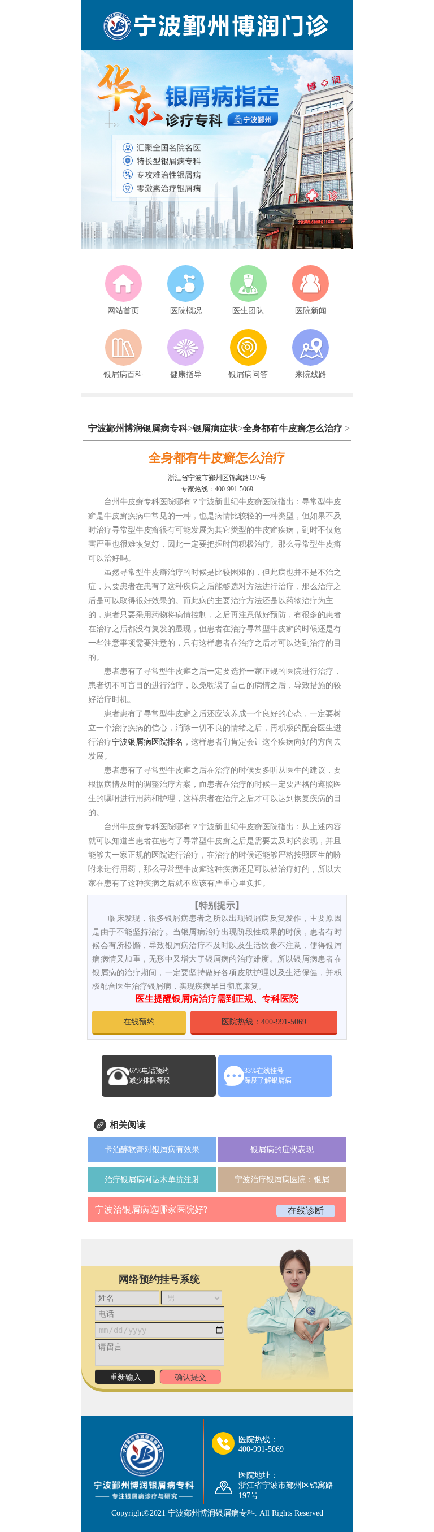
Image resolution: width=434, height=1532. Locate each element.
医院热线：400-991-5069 (264, 1022)
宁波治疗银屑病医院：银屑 (282, 1179)
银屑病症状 (215, 428)
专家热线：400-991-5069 (217, 489)
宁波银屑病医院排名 (147, 742)
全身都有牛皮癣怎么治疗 (292, 428)
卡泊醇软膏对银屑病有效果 (152, 1149)
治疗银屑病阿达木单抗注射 (152, 1179)
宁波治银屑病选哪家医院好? (151, 1209)
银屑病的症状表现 (282, 1149)
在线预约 (139, 1022)
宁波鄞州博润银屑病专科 (138, 428)
